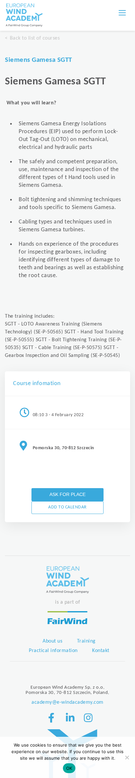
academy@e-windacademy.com (67, 702)
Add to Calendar (67, 507)
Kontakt (100, 650)
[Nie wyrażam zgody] (127, 757)
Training (86, 641)
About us (52, 641)
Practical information (53, 650)
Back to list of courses (35, 38)
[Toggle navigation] (122, 13)
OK (69, 768)
